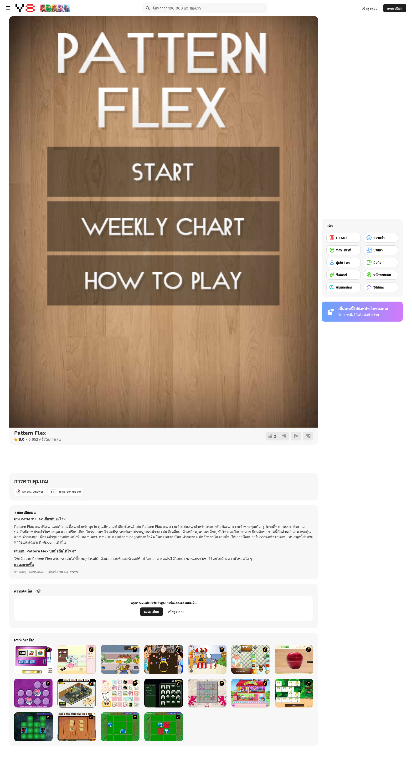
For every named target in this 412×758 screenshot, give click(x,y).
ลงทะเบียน (394, 8)
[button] (24, 564)
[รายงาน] (296, 436)
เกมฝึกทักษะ (36, 572)
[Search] (148, 8)
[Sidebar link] (8, 8)
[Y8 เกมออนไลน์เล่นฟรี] (25, 8)
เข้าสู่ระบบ (369, 8)
